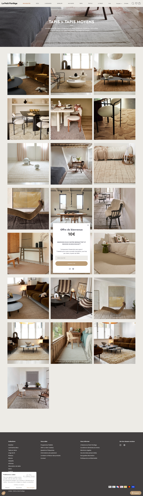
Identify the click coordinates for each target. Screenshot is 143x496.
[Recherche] (133, 3)
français (118, 3)
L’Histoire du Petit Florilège (88, 445)
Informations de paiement (49, 453)
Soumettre (71, 263)
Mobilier (10, 445)
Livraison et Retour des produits (50, 455)
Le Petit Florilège (20, 491)
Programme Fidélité (47, 445)
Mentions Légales (85, 450)
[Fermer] (88, 225)
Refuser (7, 487)
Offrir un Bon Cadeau (47, 447)
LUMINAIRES (48, 3)
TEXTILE (90, 3)
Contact (43, 458)
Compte (126, 3)
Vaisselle (11, 461)
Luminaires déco (13, 447)
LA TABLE (100, 3)
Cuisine (10, 471)
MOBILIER (59, 3)
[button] (3, 493)
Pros (109, 3)
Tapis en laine (12, 450)
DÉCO (37, 3)
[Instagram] (70, 269)
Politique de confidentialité (88, 458)
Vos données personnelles (88, 453)
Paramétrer (19, 487)
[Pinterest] (73, 269)
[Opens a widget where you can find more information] (135, 493)
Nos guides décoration (87, 455)
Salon (10, 469)
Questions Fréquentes (47, 450)
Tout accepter (31, 487)
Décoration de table (14, 466)
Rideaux (10, 455)
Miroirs (10, 458)
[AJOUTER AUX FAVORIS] (38, 63)
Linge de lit (11, 453)
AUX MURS (71, 3)
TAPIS (81, 3)
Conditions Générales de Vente (90, 447)
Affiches (10, 463)
